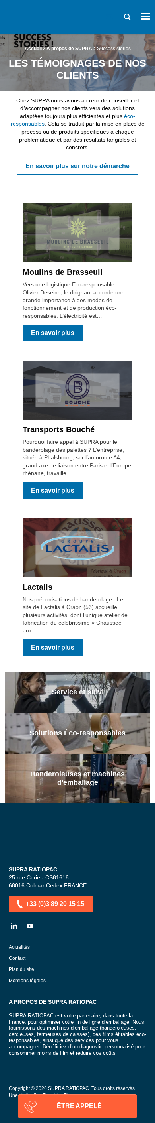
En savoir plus (52, 332)
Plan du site (21, 969)
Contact (17, 958)
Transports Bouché (59, 429)
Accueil (33, 48)
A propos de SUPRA (69, 48)
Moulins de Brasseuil (63, 272)
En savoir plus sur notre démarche (77, 166)
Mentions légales (27, 980)
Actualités (19, 947)
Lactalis (37, 587)
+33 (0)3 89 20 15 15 (55, 903)
